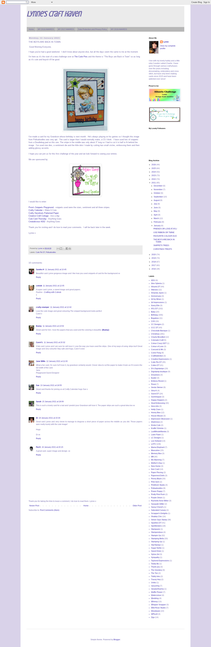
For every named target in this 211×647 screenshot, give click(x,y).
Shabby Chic (156, 516)
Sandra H (40, 269)
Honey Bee (155, 412)
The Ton (154, 573)
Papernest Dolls (158, 475)
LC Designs (156, 438)
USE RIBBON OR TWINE (163, 232)
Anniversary (156, 296)
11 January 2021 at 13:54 (53, 326)
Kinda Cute (155, 425)
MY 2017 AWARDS (66, 29)
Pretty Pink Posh (158, 494)
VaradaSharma (157, 589)
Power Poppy (156, 491)
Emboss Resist (157, 381)
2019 (154, 258)
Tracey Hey (156, 579)
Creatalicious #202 (37, 221)
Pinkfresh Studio (158, 485)
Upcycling (155, 586)
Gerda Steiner (157, 387)
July (156, 204)
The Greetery (156, 570)
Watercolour (156, 595)
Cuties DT (155, 365)
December (158, 186)
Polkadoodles (51, 252)
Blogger (117, 640)
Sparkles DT (156, 523)
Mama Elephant (157, 447)
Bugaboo (155, 318)
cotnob (39, 286)
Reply (38, 277)
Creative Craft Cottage (39, 216)
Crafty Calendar (35, 210)
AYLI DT (154, 309)
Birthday (154, 315)
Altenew (154, 290)
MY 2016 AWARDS (46, 29)
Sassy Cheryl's (157, 507)
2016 (154, 269)
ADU (153, 280)
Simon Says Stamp (159, 520)
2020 (154, 254)
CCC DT (154, 328)
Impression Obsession (160, 419)
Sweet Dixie (156, 551)
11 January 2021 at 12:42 (61, 307)
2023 (154, 175)
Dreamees (155, 375)
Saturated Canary (158, 510)
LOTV (153, 444)
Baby (153, 312)
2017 (154, 265)
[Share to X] (63, 248)
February (158, 222)
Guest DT (155, 394)
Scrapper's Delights (159, 513)
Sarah (38, 401)
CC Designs (156, 324)
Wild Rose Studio (158, 608)
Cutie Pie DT (40, 252)
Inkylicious (155, 422)
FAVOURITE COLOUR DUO (165, 236)
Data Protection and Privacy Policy (92, 29)
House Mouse (157, 416)
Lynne (166, 42)
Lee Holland (156, 441)
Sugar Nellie (156, 548)
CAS (153, 321)
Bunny (39, 326)
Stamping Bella (157, 538)
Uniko (153, 583)
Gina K (154, 391)
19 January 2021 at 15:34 (49, 418)
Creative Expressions (160, 359)
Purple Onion (156, 498)
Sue (37, 385)
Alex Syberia (156, 283)
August (157, 200)
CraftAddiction (157, 356)
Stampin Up (156, 535)
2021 (154, 183)
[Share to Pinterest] (69, 248)
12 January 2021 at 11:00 (57, 361)
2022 (154, 179)
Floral (153, 384)
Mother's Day (156, 463)
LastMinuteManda (158, 431)
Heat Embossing (158, 403)
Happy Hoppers (157, 400)
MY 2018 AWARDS (119, 29)
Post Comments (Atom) (49, 510)
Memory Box (156, 453)
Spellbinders (156, 526)
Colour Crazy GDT (159, 343)
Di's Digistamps (157, 368)
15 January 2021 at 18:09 (53, 401)
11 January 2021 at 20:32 (54, 342)
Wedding (155, 598)
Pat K (38, 447)
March (156, 218)
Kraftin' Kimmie (157, 428)
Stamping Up (156, 542)
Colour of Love (157, 346)
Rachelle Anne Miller (160, 501)
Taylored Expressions (160, 561)
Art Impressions (157, 302)
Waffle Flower (156, 592)
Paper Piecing (157, 472)
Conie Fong (156, 353)
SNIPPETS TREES (161, 245)
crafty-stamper (42, 307)
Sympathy (155, 557)
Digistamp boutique (159, 372)
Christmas (155, 334)
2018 (154, 262)
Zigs (153, 617)
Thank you (155, 567)
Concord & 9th (157, 349)
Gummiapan (156, 397)
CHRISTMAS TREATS (162, 249)
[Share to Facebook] (66, 248)
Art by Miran (156, 299)
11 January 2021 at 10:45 (55, 269)
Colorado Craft (157, 340)
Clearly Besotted (158, 337)
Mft (152, 457)
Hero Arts (155, 406)
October (157, 193)
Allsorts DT (155, 287)
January (157, 226)
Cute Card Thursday (37, 219)
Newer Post (34, 506)
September (158, 197)
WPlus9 (154, 614)
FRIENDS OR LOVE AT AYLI (165, 229)
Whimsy (154, 602)
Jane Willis (40, 361)
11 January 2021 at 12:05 (53, 286)
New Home (155, 466)
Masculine (155, 450)
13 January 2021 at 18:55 (51, 385)
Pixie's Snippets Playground (41, 207)
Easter (153, 378)
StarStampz (156, 545)
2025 (154, 168)
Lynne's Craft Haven (54, 14)
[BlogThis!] (61, 248)
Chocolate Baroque (159, 331)
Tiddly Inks (155, 576)
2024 (154, 172)
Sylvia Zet (155, 554)
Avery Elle (155, 305)
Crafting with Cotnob (52, 292)
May (156, 211)
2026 (154, 165)
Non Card (155, 469)
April (156, 215)
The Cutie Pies (81, 56)
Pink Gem (155, 482)
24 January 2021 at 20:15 (52, 447)
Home (31, 29)
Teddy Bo (155, 564)
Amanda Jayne (157, 293)
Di (37, 418)
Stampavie (155, 529)
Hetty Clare (155, 409)
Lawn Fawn (156, 435)
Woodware (155, 611)
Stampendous (157, 532)
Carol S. (39, 342)
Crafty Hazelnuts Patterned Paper (44, 213)
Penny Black (156, 479)
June (156, 208)
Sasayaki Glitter (157, 504)
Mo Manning (156, 460)
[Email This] (58, 248)
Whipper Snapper (158, 605)
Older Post (137, 506)
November (158, 189)
